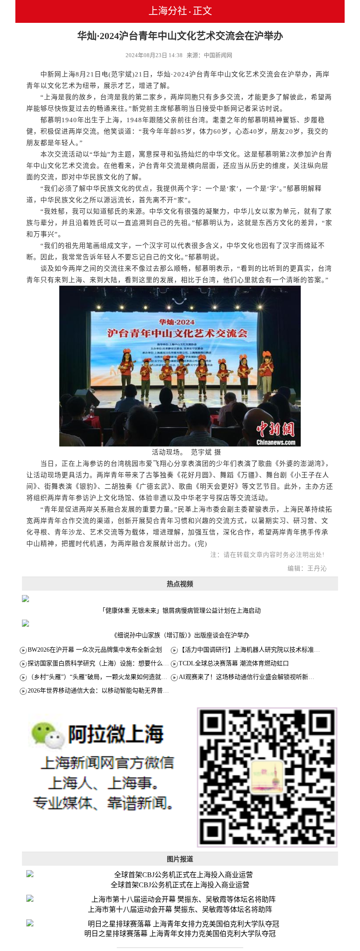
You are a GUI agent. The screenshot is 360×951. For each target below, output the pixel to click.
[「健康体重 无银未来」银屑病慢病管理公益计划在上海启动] (180, 598)
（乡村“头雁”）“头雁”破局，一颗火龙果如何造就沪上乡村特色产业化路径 (128, 677)
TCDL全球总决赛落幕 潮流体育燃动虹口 (234, 663)
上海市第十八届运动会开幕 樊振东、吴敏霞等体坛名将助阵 (180, 909)
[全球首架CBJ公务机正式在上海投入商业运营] (180, 875)
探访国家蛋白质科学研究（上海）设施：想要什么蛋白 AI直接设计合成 (124, 663)
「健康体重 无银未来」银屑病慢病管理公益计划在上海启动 (180, 610)
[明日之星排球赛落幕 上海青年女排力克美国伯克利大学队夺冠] (180, 924)
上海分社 (167, 10)
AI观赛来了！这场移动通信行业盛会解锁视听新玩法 (249, 677)
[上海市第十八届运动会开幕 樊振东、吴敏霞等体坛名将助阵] (180, 900)
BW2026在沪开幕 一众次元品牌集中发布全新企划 (95, 649)
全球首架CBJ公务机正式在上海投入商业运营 (180, 885)
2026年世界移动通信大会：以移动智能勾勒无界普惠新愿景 (107, 690)
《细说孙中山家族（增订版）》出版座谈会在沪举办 (180, 635)
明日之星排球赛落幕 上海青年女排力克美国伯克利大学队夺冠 (180, 933)
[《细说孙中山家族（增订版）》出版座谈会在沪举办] (180, 623)
